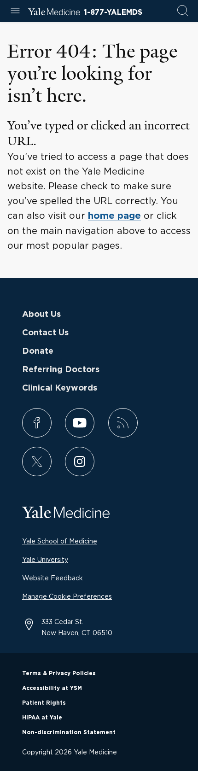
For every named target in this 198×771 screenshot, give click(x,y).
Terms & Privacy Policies (59, 673)
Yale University (45, 559)
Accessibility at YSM (52, 688)
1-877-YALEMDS (113, 12)
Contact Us (45, 333)
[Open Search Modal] (183, 11)
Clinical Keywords (59, 388)
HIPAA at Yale (42, 717)
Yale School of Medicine (59, 540)
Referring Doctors (60, 370)
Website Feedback (52, 577)
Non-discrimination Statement (69, 732)
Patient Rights (44, 703)
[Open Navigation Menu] (15, 11)
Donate (37, 351)
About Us (41, 314)
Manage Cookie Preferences (67, 596)
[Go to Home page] (54, 13)
